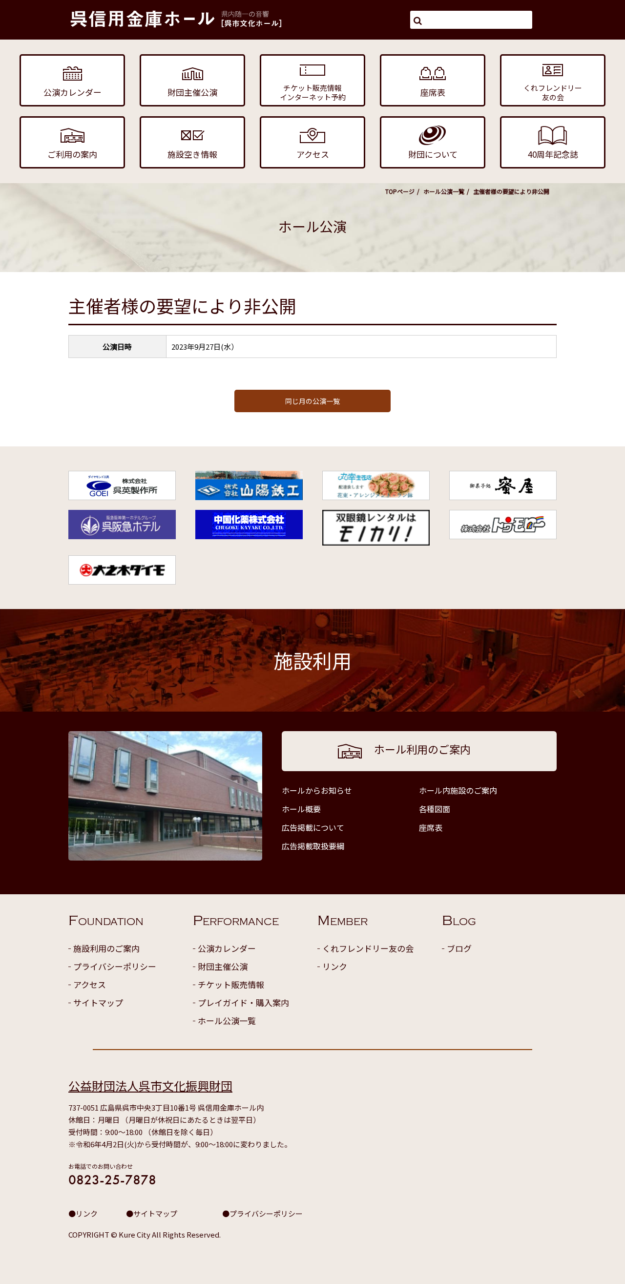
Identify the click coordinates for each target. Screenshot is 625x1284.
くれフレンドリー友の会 (368, 948)
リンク (334, 966)
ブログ (459, 948)
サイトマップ (98, 1002)
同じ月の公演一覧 (312, 401)
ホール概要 (301, 809)
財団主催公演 (223, 966)
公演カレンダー (227, 948)
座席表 (430, 827)
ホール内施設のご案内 (458, 790)
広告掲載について (313, 827)
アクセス (89, 984)
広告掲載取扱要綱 (313, 846)
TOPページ (400, 191)
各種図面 (434, 809)
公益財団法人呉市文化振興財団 (150, 1085)
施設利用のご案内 (106, 948)
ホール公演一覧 (443, 191)
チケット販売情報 (231, 984)
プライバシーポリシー (114, 966)
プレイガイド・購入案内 (243, 1002)
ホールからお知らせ (317, 790)
